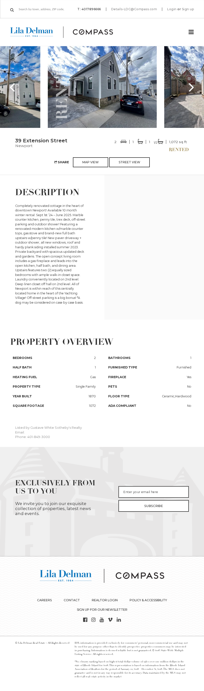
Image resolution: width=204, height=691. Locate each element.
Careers (44, 600)
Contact (72, 600)
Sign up (188, 9)
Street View (129, 162)
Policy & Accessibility (148, 600)
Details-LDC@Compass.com (134, 9)
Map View (90, 162)
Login (172, 9)
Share (63, 162)
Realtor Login (105, 600)
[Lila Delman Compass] (67, 32)
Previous (12, 87)
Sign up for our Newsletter (102, 609)
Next (191, 87)
